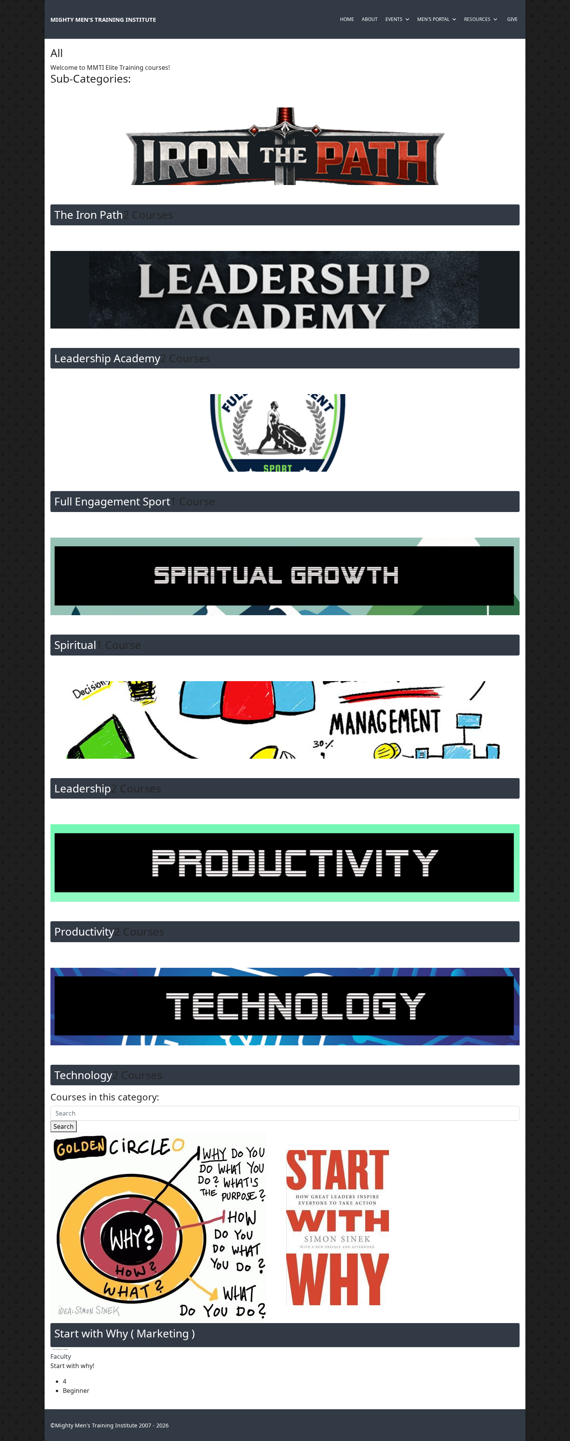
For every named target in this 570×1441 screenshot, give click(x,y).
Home (347, 19)
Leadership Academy (107, 358)
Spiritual (75, 644)
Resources (477, 19)
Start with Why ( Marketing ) (124, 1333)
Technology (83, 1074)
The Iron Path (88, 214)
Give (512, 19)
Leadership (82, 788)
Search (64, 1126)
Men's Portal (433, 19)
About (370, 19)
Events (393, 19)
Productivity (84, 931)
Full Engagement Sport (112, 501)
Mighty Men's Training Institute (103, 19)
